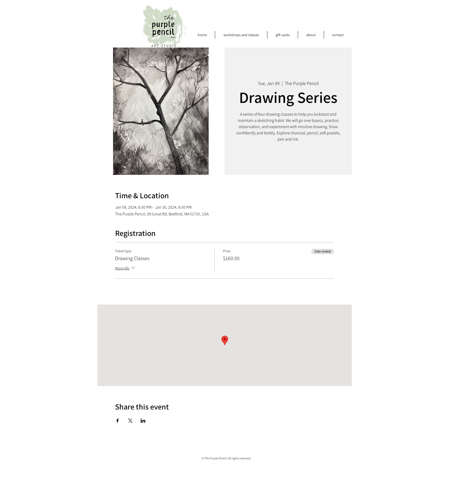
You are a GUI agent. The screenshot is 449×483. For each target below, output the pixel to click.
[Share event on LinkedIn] (143, 421)
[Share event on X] (130, 421)
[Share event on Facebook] (117, 421)
